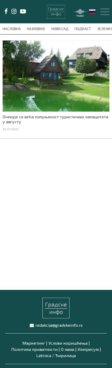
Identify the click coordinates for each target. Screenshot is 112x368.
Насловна (12, 28)
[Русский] (92, 11)
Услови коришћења (68, 342)
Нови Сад (60, 28)
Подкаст (83, 28)
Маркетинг (33, 342)
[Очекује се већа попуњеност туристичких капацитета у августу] (56, 75)
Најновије (36, 28)
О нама (67, 349)
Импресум (88, 349)
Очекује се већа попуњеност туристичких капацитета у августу (55, 119)
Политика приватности (34, 349)
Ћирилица (65, 355)
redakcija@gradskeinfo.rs (59, 325)
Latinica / (45, 355)
